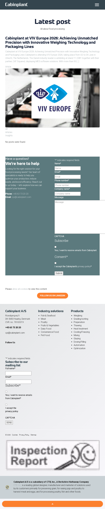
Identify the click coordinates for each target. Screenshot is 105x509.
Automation (79, 345)
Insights (9, 135)
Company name (62, 189)
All (6, 129)
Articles (8, 132)
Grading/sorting (81, 319)
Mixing (77, 335)
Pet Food (45, 335)
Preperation (79, 322)
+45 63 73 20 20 (20, 194)
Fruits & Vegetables (50, 325)
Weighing (78, 315)
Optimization (79, 348)
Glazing (77, 338)
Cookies (15, 435)
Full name (10, 368)
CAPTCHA (59, 236)
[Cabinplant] (52, 5)
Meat (43, 319)
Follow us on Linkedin (52, 295)
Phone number (62, 180)
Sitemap (33, 435)
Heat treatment (81, 328)
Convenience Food (50, 332)
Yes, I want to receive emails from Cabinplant (76, 250)
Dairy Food (46, 328)
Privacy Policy (24, 435)
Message (59, 197)
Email (58, 172)
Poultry (44, 322)
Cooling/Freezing (82, 332)
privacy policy (84, 266)
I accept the (11, 410)
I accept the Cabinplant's (73, 266)
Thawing (77, 325)
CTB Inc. (17, 485)
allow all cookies (20, 289)
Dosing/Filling (80, 342)
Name (58, 163)
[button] (52, 504)
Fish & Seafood (48, 315)
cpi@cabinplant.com (21, 197)
